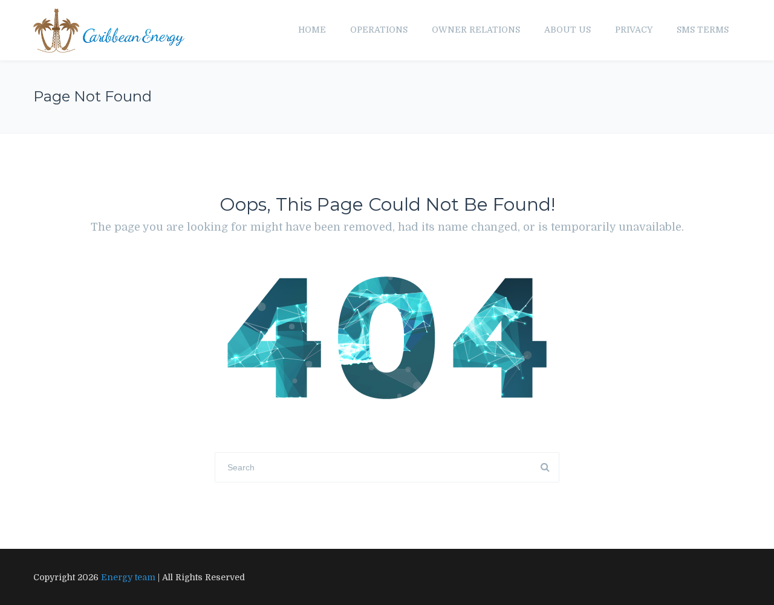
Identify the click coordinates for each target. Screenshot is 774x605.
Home (312, 29)
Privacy (633, 29)
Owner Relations (476, 29)
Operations (379, 29)
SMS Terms (703, 29)
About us (567, 29)
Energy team (128, 577)
